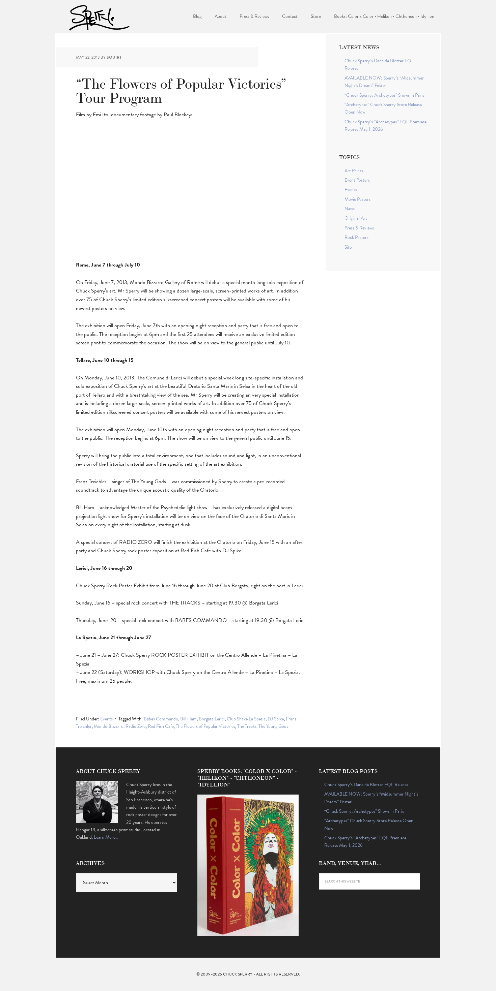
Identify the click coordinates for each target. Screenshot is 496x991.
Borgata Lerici (212, 718)
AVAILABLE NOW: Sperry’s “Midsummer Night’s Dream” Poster (384, 81)
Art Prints (354, 170)
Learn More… (106, 837)
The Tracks (246, 726)
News (350, 208)
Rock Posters (356, 237)
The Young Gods (273, 726)
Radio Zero (136, 726)
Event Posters (357, 180)
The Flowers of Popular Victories (205, 726)
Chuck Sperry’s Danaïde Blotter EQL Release (366, 784)
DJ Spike (276, 718)
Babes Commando (161, 718)
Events (106, 718)
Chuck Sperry (99, 17)
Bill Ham (188, 718)
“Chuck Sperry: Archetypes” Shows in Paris (384, 95)
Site (348, 247)
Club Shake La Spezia (246, 718)
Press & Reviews (359, 227)
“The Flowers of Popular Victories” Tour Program (181, 89)
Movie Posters (357, 199)
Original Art (356, 218)
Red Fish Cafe (161, 726)
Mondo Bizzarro (108, 726)
